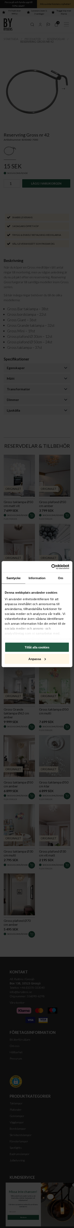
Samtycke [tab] (13, 578)
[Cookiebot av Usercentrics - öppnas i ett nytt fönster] (52, 566)
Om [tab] (60, 578)
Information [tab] (37, 578)
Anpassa (34, 658)
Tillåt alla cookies (37, 647)
